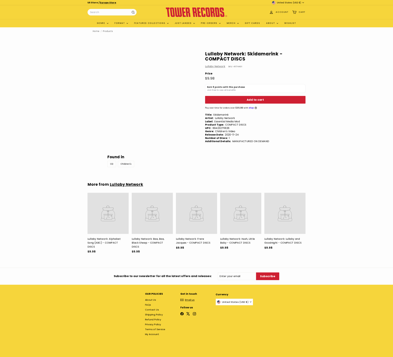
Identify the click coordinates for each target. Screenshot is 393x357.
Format (120, 23)
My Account (152, 334)
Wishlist (290, 23)
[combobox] (112, 12)
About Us (150, 299)
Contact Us (152, 309)
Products (108, 31)
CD (111, 163)
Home (96, 31)
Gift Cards (252, 23)
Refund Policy (153, 319)
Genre (101, 23)
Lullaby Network (215, 66)
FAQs (148, 304)
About (271, 23)
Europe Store (108, 2)
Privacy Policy (153, 324)
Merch (232, 23)
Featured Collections (150, 23)
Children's (126, 163)
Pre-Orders (209, 23)
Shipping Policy (154, 314)
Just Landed (184, 23)
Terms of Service (155, 329)
